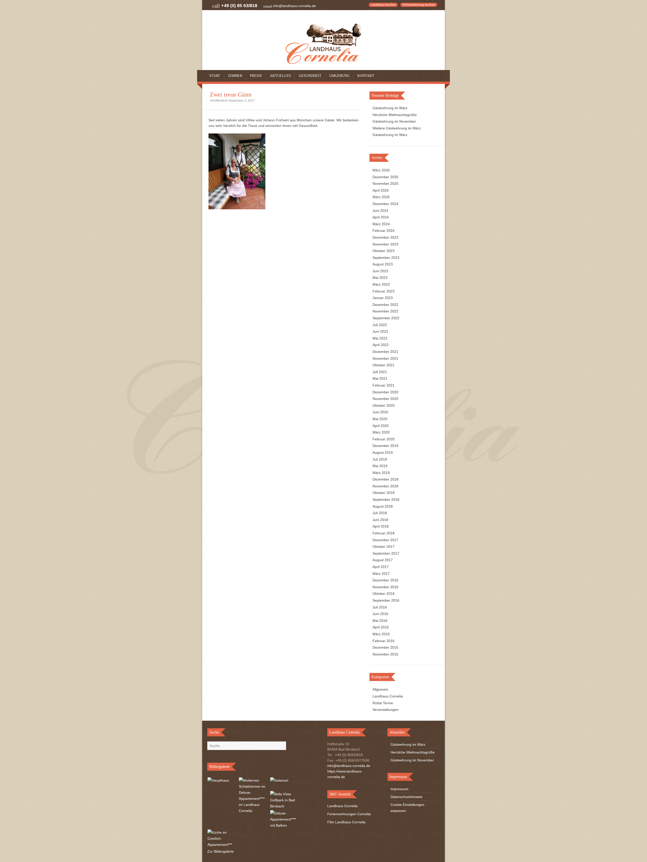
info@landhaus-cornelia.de (294, 6)
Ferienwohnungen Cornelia (349, 814)
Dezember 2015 (385, 647)
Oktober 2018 (384, 493)
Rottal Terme (383, 703)
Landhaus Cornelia (388, 696)
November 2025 (385, 184)
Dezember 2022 (385, 305)
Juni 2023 (380, 271)
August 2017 (383, 560)
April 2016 (381, 627)
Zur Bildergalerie (220, 851)
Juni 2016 (380, 614)
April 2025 (381, 190)
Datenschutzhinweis (406, 797)
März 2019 (381, 473)
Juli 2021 (380, 372)
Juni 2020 (380, 412)
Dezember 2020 (385, 392)
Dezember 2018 (385, 479)
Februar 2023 (384, 291)
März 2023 (381, 284)
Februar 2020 (384, 439)
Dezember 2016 (385, 580)
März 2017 (381, 574)
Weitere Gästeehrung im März (397, 128)
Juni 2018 (380, 520)
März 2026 (381, 170)
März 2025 (381, 197)
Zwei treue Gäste (231, 94)
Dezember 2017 (385, 540)
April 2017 (381, 567)
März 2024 (381, 224)
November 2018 (385, 486)
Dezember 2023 (385, 237)
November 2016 (385, 587)
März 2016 (381, 634)
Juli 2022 (380, 325)
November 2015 (385, 654)
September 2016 (386, 600)
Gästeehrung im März (390, 108)
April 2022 (381, 345)
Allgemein (380, 689)
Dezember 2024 (385, 204)
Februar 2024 (384, 231)
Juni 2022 (380, 331)
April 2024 (381, 217)
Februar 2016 (384, 641)
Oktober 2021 (384, 365)
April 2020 (381, 426)
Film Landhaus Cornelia (346, 822)
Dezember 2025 (385, 177)
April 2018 (381, 526)
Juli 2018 (380, 513)
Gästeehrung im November (394, 121)
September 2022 (386, 318)
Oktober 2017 (384, 547)
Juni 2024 (380, 211)
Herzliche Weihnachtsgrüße (395, 115)
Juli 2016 (380, 607)
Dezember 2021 (385, 352)
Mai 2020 (380, 419)
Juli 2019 (380, 459)
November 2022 (385, 311)
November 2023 (385, 244)
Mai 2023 (380, 278)
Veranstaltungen (386, 710)
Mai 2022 (380, 338)
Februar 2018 (384, 533)
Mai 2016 (380, 621)
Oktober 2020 (384, 405)
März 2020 (381, 432)
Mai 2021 (380, 378)
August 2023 (383, 264)
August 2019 (383, 452)
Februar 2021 (384, 385)
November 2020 (385, 399)
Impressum (399, 789)
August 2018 (383, 506)
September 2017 (386, 553)
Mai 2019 (380, 466)
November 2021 (385, 358)
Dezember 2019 (385, 446)
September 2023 (386, 258)
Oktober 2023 (384, 251)
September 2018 (386, 499)
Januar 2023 (383, 298)
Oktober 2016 (384, 594)
